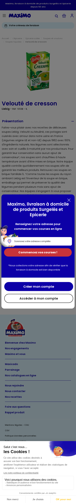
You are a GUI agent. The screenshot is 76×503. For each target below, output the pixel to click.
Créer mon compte (38, 286)
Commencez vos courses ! (37, 252)
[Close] (69, 200)
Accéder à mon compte (38, 298)
